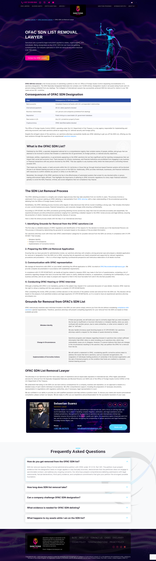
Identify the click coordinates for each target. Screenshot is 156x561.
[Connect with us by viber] (43, 2)
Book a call (118, 427)
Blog (74, 537)
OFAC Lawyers (25, 6)
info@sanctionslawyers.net (89, 428)
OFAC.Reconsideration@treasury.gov (112, 266)
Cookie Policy (79, 542)
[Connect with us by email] (52, 2)
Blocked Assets (37, 6)
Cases (107, 537)
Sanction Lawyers (30, 19)
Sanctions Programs (104, 6)
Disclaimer (118, 537)
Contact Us (96, 537)
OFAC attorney (83, 199)
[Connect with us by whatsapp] (39, 2)
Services (62, 6)
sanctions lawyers (70, 136)
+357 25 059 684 (30, 2)
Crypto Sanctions (50, 6)
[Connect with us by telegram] (48, 2)
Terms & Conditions (97, 542)
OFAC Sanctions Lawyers (45, 19)
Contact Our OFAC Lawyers (37, 58)
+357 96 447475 (61, 428)
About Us (131, 6)
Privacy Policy (117, 542)
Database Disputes (120, 6)
